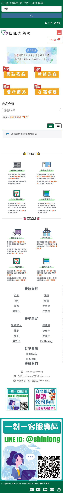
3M (16, 300)
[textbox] (31, 110)
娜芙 (16, 336)
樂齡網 (46, 306)
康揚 (16, 306)
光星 (16, 295)
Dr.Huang (46, 341)
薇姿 (16, 331)
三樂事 (46, 311)
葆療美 (46, 336)
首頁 (5, 117)
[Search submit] (31, 15)
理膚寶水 (16, 325)
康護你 (16, 311)
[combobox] (31, 110)
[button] (59, 32)
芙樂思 (16, 341)
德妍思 (46, 325)
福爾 (46, 300)
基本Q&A (31, 354)
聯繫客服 (31, 359)
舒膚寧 (46, 331)
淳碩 (46, 295)
